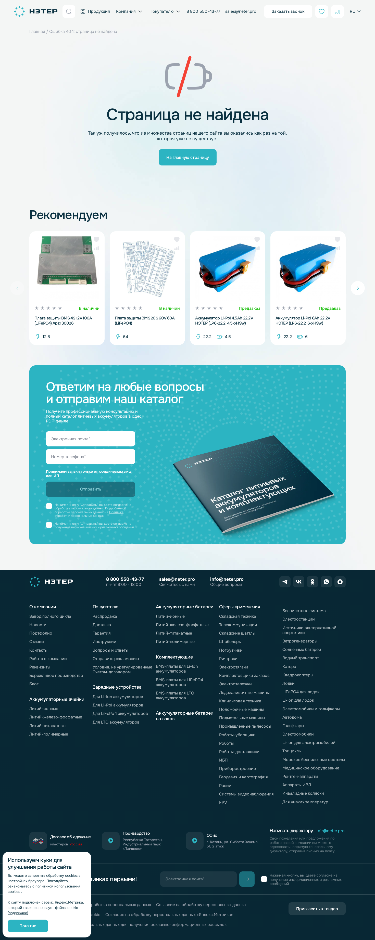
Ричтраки (228, 658)
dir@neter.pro (331, 830)
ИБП (223, 760)
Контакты (38, 650)
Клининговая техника (240, 701)
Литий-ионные (43, 708)
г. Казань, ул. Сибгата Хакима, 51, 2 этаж (233, 844)
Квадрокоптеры (297, 675)
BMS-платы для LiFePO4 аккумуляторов (179, 682)
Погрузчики (231, 650)
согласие (120, 524)
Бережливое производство (56, 675)
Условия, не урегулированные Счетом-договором (122, 669)
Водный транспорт (300, 658)
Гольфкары (293, 725)
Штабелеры (230, 641)
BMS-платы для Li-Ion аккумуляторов (177, 669)
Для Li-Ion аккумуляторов (118, 696)
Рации (225, 785)
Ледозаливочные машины (244, 692)
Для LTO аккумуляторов (116, 722)
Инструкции (104, 641)
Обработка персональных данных (118, 904)
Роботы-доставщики (239, 751)
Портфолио (40, 633)
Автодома (292, 717)
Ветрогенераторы (299, 641)
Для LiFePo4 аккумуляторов (120, 713)
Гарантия (102, 633)
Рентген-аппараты (300, 776)
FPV (223, 802)
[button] (96, 239)
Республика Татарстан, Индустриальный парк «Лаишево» (143, 844)
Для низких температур (305, 802)
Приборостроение (237, 768)
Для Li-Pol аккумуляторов (118, 705)
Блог (34, 684)
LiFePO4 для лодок (300, 691)
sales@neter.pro (240, 11)
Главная (37, 31)
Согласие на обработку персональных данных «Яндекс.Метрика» (169, 914)
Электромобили (298, 734)
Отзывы (36, 641)
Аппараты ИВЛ (296, 785)
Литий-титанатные (47, 725)
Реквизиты (39, 667)
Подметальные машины (242, 717)
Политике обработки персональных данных (89, 514)
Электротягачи (233, 667)
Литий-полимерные (48, 734)
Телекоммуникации (238, 624)
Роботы (226, 743)
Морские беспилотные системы (313, 759)
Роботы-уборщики (237, 735)
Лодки (288, 683)
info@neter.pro (227, 579)
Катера (289, 666)
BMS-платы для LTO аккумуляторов (175, 695)
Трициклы (292, 751)
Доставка (102, 624)
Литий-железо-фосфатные (55, 717)
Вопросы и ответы (110, 650)
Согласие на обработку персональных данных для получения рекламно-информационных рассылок (128, 924)
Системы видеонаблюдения (246, 794)
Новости (37, 624)
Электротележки (235, 684)
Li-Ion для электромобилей (308, 742)
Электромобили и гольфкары (311, 709)
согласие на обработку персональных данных (93, 506)
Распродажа (105, 616)
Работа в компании (48, 658)
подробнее (18, 913)
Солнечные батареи (301, 649)
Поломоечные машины (241, 709)
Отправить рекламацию (116, 658)
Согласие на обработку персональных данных (201, 904)
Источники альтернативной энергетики (309, 630)
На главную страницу (187, 157)
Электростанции (298, 619)
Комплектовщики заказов (244, 675)
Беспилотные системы (304, 610)
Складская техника (237, 616)
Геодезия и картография (243, 777)
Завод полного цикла (50, 616)
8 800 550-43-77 (203, 11)
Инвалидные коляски (303, 793)
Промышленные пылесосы (245, 726)
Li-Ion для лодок (298, 700)
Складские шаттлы (237, 633)
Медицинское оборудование (310, 768)
